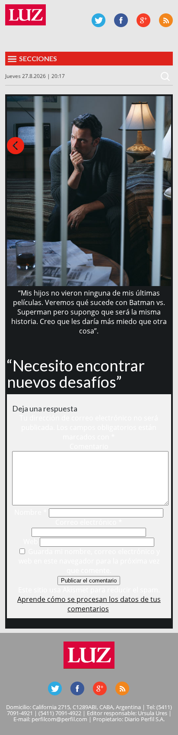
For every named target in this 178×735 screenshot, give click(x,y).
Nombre (30, 512)
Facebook (121, 20)
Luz (25, 14)
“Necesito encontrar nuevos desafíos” (76, 373)
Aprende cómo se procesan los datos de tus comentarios (89, 604)
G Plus (143, 20)
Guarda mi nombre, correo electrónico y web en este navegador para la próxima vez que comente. (89, 561)
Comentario (89, 446)
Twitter (98, 20)
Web (30, 541)
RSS (166, 20)
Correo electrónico (88, 522)
